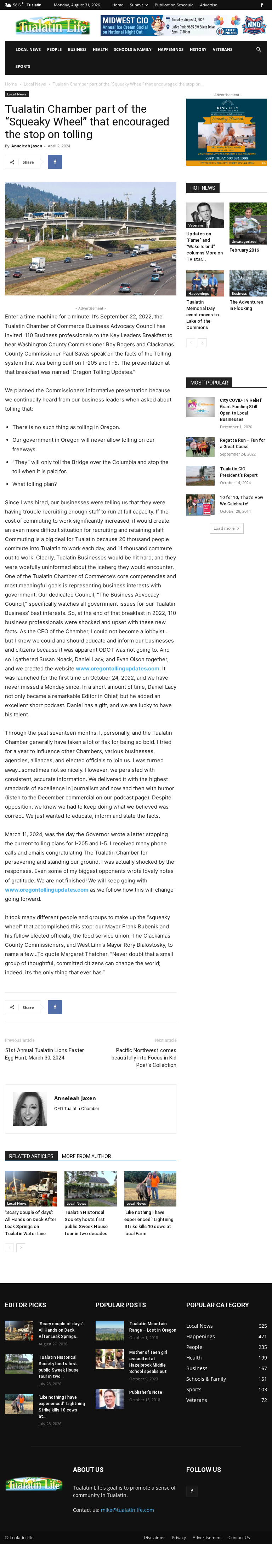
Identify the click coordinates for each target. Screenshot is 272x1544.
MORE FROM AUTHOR (86, 1156)
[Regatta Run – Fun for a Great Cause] (200, 447)
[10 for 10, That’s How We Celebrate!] (200, 505)
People (54, 49)
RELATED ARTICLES (31, 1156)
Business (77, 49)
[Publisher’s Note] (110, 1399)
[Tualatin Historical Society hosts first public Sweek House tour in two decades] (90, 1189)
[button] (258, 49)
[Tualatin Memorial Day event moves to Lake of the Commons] (205, 283)
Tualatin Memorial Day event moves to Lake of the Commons (202, 314)
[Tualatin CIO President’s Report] (200, 476)
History (198, 49)
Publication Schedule (174, 4)
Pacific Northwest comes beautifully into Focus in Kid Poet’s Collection (144, 1057)
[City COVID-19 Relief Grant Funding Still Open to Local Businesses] (200, 407)
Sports (23, 66)
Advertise (208, 4)
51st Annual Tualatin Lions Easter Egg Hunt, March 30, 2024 (44, 1054)
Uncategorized (244, 241)
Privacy (179, 1537)
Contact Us (239, 1537)
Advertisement (207, 1537)
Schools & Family (133, 49)
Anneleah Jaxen (26, 145)
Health (100, 49)
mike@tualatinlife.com (127, 1510)
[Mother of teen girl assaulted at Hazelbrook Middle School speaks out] (110, 1359)
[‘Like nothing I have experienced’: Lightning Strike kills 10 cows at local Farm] (150, 1189)
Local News (28, 49)
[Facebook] (261, 5)
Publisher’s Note (145, 1392)
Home (117, 4)
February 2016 (244, 250)
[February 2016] (248, 223)
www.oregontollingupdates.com (117, 668)
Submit (136, 4)
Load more (224, 528)
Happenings (170, 49)
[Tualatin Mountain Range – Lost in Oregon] (110, 1330)
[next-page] (20, 1247)
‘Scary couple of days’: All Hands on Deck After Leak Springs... (61, 1330)
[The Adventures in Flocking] (248, 283)
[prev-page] (9, 1247)
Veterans (222, 49)
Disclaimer (154, 1537)
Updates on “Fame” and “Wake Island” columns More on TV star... (204, 246)
